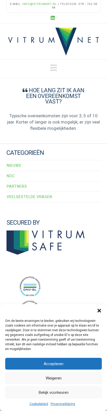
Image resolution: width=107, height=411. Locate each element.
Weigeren (54, 378)
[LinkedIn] (53, 18)
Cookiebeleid (39, 404)
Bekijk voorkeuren (54, 392)
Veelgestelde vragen (29, 197)
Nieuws (14, 165)
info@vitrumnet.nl (40, 4)
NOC (11, 176)
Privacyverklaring (63, 404)
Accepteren (53, 363)
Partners (17, 186)
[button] (99, 310)
